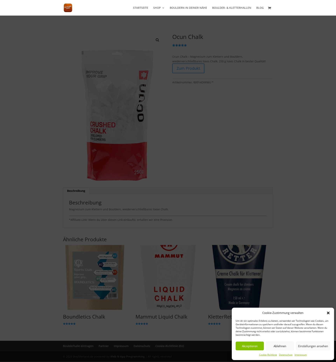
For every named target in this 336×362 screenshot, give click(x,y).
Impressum (301, 354)
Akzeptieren (250, 346)
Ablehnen (280, 346)
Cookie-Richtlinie (268, 354)
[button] (328, 313)
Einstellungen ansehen (313, 346)
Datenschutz (286, 354)
